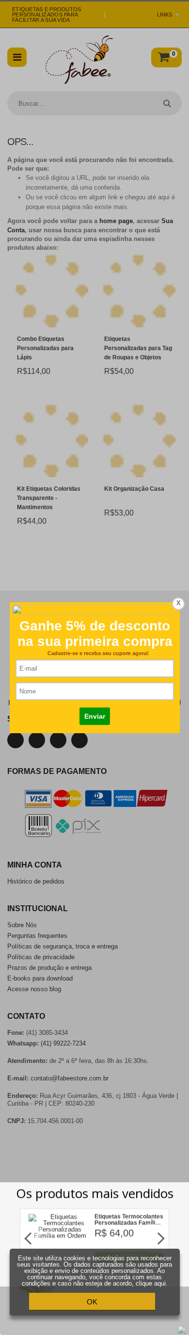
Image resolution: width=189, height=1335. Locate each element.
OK (92, 1302)
